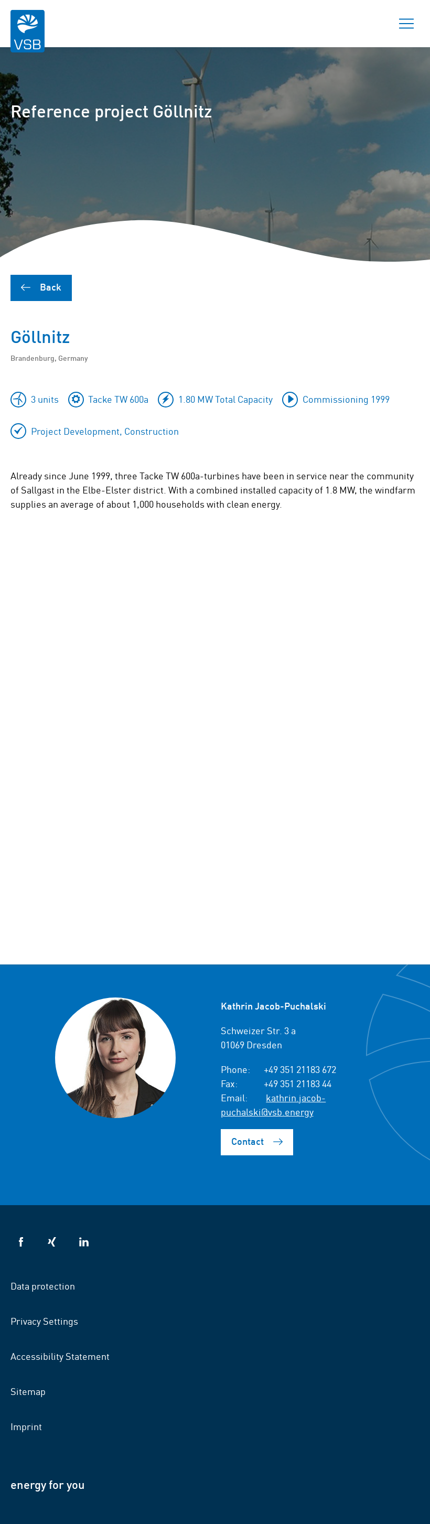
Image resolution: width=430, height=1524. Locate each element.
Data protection (42, 1285)
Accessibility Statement (60, 1355)
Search (370, 23)
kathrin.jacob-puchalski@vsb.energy (273, 1104)
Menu (406, 23)
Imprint (26, 1426)
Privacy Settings (44, 1320)
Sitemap (28, 1391)
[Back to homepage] (27, 38)
